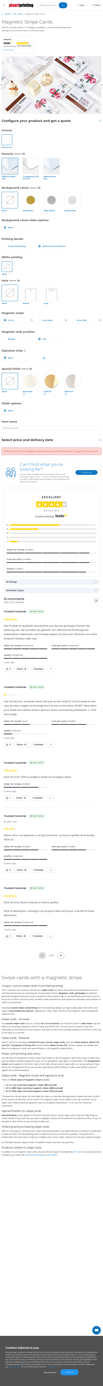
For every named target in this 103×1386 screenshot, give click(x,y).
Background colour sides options (25, 220)
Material (7, 153)
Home (7, 14)
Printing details (12, 239)
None (10, 227)
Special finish (11, 368)
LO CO (11, 320)
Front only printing (16, 246)
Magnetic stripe (13, 313)
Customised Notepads (35, 1155)
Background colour (15, 187)
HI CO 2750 (82, 320)
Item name (9, 421)
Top (44, 339)
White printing (12, 257)
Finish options (12, 403)
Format (7, 130)
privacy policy (15, 1367)
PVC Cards (17, 14)
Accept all (69, 1372)
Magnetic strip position (18, 331)
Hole (5, 280)
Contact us (86, 472)
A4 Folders (52, 1155)
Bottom (11, 339)
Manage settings (50, 1372)
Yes (44, 358)
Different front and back (54, 246)
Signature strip (12, 350)
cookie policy (52, 1367)
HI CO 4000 (48, 320)
